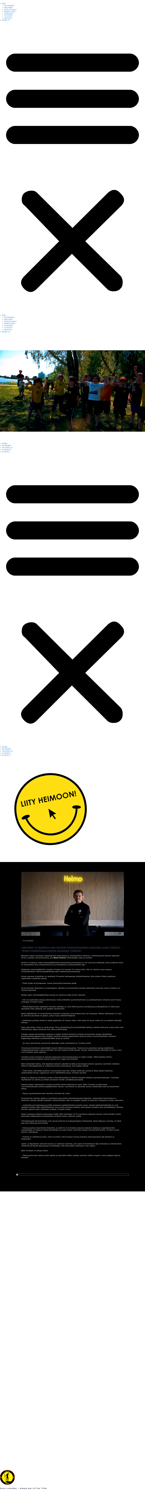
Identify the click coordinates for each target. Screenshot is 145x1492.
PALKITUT (8, 18)
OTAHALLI (6, 452)
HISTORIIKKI (9, 6)
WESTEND (8, 8)
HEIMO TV (6, 20)
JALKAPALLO (7, 448)
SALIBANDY (6, 445)
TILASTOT (8, 16)
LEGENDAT (8, 14)
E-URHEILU (6, 450)
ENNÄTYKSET (9, 12)
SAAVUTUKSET (10, 10)
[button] (72, 169)
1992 (4, 4)
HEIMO (4, 443)
